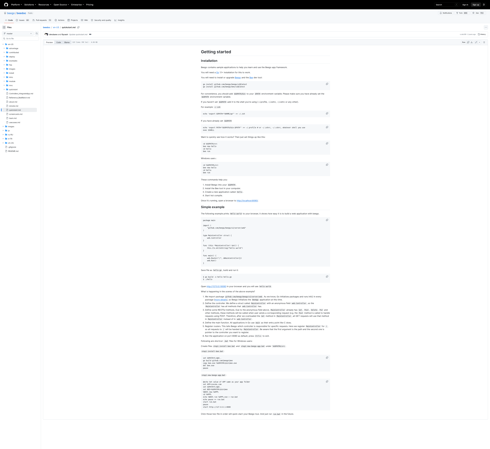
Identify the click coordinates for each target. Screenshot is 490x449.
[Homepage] (6, 5)
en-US (56, 27)
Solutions (29, 4)
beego (11, 13)
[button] (327, 84)
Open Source (60, 4)
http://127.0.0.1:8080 (216, 286)
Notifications (447, 13)
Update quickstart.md (78, 34)
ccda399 (463, 34)
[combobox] (21, 38)
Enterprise (76, 4)
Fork (463, 13)
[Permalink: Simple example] (199, 207)
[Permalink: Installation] (199, 60)
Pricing (89, 4)
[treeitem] (19, 110)
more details (221, 299)
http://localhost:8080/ (247, 200)
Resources (44, 4)
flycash (65, 34)
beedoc (21, 13)
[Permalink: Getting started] (199, 52)
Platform (15, 4)
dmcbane (53, 34)
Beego (238, 77)
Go (217, 72)
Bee (251, 77)
